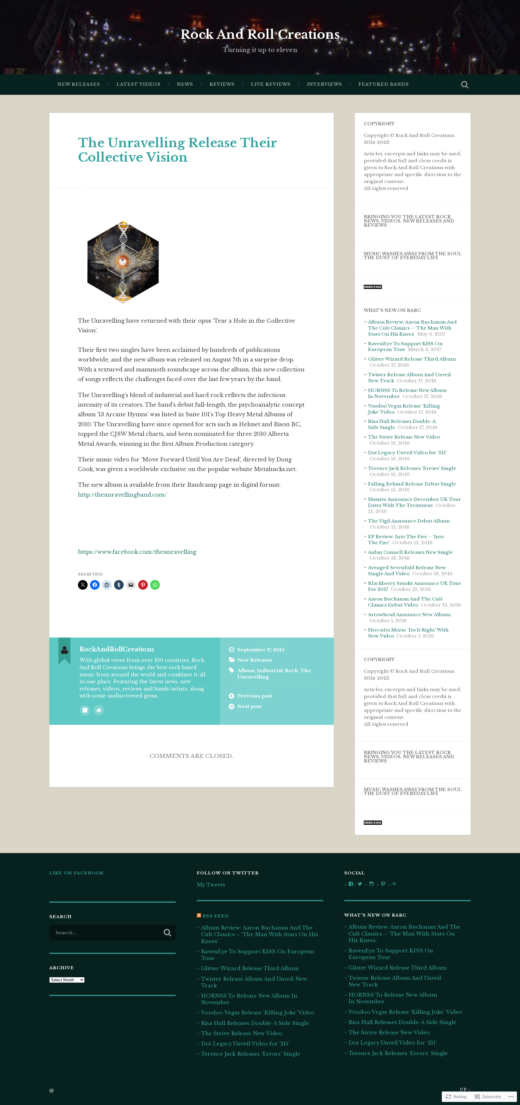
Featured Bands (383, 84)
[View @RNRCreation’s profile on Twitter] (360, 883)
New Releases (78, 84)
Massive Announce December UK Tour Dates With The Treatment (414, 502)
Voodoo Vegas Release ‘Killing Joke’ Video (257, 1012)
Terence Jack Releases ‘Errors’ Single (412, 468)
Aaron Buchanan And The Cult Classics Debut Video (405, 602)
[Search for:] (112, 933)
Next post (249, 706)
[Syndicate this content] (199, 916)
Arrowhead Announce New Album (409, 614)
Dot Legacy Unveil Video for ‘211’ (407, 452)
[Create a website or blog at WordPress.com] (51, 1091)
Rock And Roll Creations (260, 34)
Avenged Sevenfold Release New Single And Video (407, 570)
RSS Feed (216, 916)
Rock (291, 670)
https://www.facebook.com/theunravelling (137, 552)
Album (246, 670)
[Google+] (394, 883)
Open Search (465, 84)
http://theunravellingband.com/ (122, 495)
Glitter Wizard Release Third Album (412, 359)
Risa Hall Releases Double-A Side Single (255, 1023)
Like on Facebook (76, 873)
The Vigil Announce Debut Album (409, 521)
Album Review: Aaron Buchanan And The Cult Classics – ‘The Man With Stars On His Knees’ (412, 328)
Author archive (84, 710)
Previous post (254, 696)
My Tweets (211, 884)
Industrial (270, 670)
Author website (98, 710)
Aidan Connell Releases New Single (410, 552)
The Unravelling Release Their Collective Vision (177, 150)
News (185, 84)
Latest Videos (138, 84)
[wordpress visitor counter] (373, 287)
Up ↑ (465, 1089)
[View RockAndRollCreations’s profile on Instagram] (371, 883)
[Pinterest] (383, 883)
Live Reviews (271, 84)
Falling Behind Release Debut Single (412, 484)
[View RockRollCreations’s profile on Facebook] (350, 883)
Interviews (324, 84)
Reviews (222, 84)
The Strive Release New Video (404, 437)
